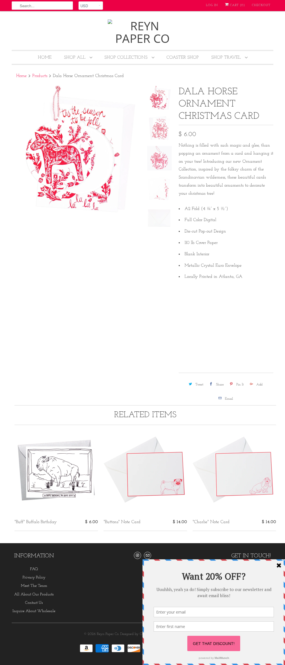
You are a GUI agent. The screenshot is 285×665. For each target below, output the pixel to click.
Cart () (237, 5)
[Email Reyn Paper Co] (147, 555)
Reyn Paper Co (108, 634)
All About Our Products (34, 594)
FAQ (34, 569)
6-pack (209, 306)
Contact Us (34, 603)
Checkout (261, 5)
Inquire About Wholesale (34, 611)
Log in (212, 5)
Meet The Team (34, 586)
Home (44, 57)
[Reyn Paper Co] (142, 32)
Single (188, 306)
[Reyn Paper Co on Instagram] (137, 555)
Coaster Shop (182, 57)
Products (39, 76)
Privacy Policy (34, 577)
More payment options (251, 356)
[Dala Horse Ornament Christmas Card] (76, 150)
